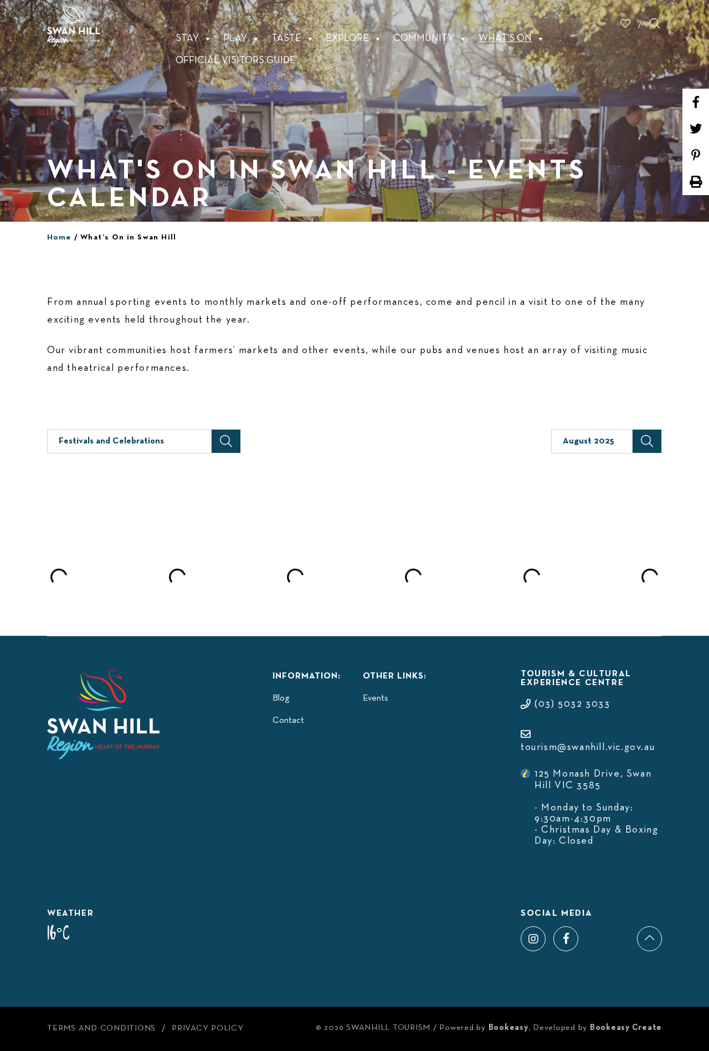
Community (423, 38)
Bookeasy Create (626, 1028)
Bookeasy (508, 1028)
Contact (288, 721)
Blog (281, 698)
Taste (286, 38)
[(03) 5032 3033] (565, 693)
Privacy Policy (208, 1028)
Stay (187, 38)
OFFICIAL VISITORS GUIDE (236, 60)
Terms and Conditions (101, 1028)
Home (59, 237)
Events (375, 698)
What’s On (505, 38)
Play (235, 38)
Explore (347, 38)
